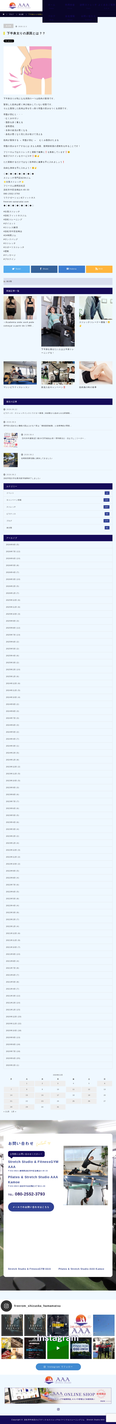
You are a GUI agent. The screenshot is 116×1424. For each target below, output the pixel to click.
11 (74, 1089)
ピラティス (57, 514)
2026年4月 (11, 572)
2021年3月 (11, 996)
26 (89, 1101)
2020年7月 (11, 1051)
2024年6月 (11, 725)
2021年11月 (11, 940)
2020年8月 (11, 1044)
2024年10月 (11, 697)
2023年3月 (11, 829)
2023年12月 (11, 767)
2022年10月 (11, 864)
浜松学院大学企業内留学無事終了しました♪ (22, 478)
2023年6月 (11, 808)
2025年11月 (11, 607)
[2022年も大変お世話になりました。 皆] (81, 1348)
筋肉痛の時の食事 (88, 387)
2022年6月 (11, 892)
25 (74, 1101)
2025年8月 (11, 628)
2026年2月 (11, 586)
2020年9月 (11, 1037)
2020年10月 (11, 1031)
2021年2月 (11, 1003)
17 (58, 1095)
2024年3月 (11, 746)
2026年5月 (11, 565)
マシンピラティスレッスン (17, 387)
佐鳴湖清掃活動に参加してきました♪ (37, 458)
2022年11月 (11, 857)
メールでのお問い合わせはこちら (31, 1207)
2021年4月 (11, 989)
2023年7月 (11, 801)
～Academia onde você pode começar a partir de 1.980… (19, 324)
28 (11, 1107)
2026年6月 (11, 558)
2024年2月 (11, 753)
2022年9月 (11, 871)
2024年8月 (11, 711)
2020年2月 (11, 1065)
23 (42, 1101)
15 (27, 1095)
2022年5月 (11, 899)
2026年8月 (11, 545)
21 (11, 1101)
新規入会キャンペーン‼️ (53, 387)
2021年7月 (11, 968)
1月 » (13, 1112)
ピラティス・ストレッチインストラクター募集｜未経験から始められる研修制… (38, 413)
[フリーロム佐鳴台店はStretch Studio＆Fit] (12, 1325)
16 (42, 1095)
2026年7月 (11, 552)
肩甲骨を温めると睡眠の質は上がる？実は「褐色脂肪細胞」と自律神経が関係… (38, 426)
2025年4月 (11, 656)
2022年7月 (11, 885)
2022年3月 (11, 913)
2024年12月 (11, 683)
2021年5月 (11, 982)
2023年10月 (11, 781)
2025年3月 (11, 663)
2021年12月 (11, 933)
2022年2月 (11, 919)
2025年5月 (11, 649)
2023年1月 (11, 843)
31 (58, 1107)
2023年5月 (11, 815)
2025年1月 (11, 677)
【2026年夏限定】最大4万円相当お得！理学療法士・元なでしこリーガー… (53, 438)
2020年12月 (11, 1017)
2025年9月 (11, 621)
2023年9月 (11, 788)
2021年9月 (11, 954)
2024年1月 (11, 760)
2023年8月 (11, 795)
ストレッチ (57, 507)
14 (11, 1095)
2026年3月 (11, 579)
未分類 (8, 26)
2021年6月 (11, 975)
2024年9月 (11, 704)
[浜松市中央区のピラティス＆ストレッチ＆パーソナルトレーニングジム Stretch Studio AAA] (58, 1379)
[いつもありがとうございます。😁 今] (12, 1348)
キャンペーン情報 (57, 500)
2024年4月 (11, 739)
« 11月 (7, 1112)
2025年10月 (11, 614)
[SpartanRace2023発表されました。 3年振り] (35, 1348)
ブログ (11, 14)
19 (89, 1095)
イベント (57, 493)
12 (89, 1089)
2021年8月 (11, 961)
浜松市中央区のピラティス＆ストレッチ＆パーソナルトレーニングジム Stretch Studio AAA (64, 1420)
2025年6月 (11, 642)
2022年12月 (11, 850)
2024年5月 (11, 732)
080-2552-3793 (26, 1194)
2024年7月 (11, 718)
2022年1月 (11, 926)
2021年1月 (11, 1010)
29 (27, 1107)
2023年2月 (11, 836)
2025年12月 (11, 600)
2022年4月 (11, 906)
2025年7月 (11, 635)
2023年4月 (11, 822)
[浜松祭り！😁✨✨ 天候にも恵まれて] (104, 1325)
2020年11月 (11, 1024)
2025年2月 (11, 670)
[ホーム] (4, 12)
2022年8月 (11, 878)
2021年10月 (11, 947)
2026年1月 (11, 593)
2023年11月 (11, 774)
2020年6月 (11, 1058)
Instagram (58, 1409)
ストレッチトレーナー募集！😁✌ (94, 324)
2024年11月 (11, 690)
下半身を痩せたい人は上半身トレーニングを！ (57, 351)
